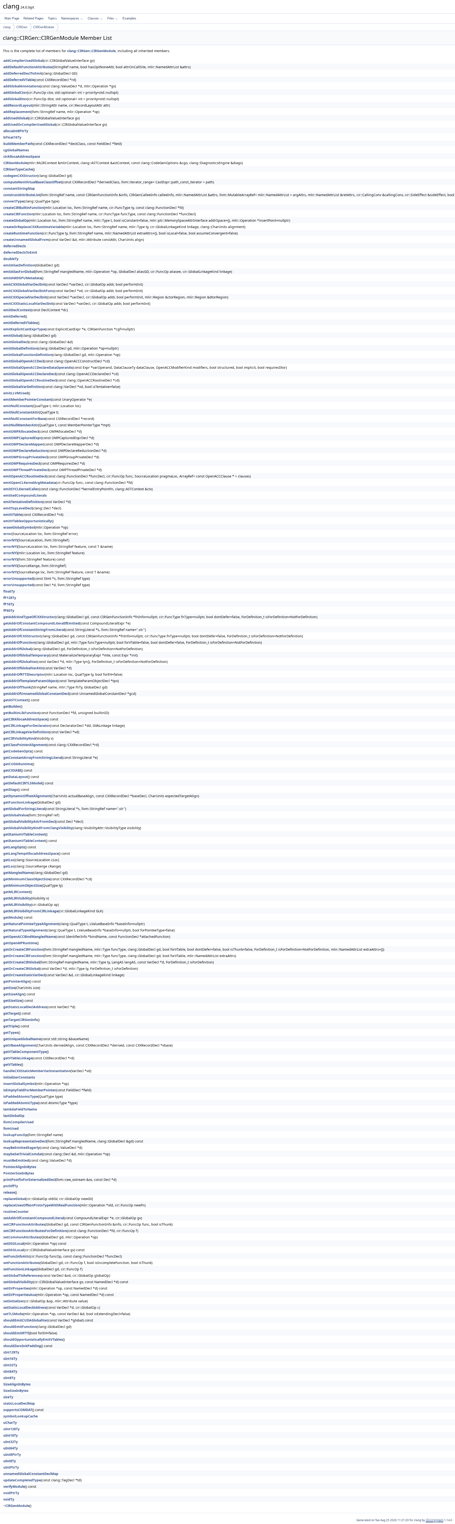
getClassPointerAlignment (24, 744)
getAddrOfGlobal (17, 649)
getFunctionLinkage (19, 802)
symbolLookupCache (20, 1416)
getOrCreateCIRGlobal (21, 962)
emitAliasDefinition (19, 265)
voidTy (8, 1499)
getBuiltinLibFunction (21, 712)
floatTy (9, 591)
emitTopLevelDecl (17, 508)
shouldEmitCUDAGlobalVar (25, 1320)
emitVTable (12, 514)
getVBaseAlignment (19, 1045)
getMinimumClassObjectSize (26, 879)
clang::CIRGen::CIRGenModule (91, 51)
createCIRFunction (18, 214)
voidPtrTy (11, 1493)
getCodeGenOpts (17, 751)
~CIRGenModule (16, 1505)
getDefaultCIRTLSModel (22, 783)
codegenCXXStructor (20, 175)
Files (110, 18)
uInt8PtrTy (12, 1454)
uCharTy (10, 1422)
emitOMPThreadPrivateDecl (26, 470)
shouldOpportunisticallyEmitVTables (33, 1339)
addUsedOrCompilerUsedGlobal (29, 124)
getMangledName (18, 872)
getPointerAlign (16, 981)
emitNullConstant (17, 406)
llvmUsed (11, 1128)
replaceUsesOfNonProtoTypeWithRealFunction (41, 1205)
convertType (13, 201)
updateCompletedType (22, 1480)
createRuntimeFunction (22, 233)
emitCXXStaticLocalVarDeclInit (28, 303)
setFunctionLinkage (19, 1269)
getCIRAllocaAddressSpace (25, 719)
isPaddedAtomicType (20, 1096)
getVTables (12, 1064)
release (9, 1192)
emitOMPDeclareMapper (23, 444)
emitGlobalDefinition (20, 348)
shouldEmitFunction (19, 1326)
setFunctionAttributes (21, 1262)
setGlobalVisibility (18, 1282)
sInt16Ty (10, 1358)
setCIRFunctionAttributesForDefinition (35, 1230)
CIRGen (21, 27)
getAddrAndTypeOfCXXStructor (29, 617)
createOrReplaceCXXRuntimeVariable (33, 227)
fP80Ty (8, 610)
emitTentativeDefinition (22, 501)
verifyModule (14, 1486)
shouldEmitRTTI (16, 1333)
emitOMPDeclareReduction (25, 450)
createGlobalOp (16, 220)
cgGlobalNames (16, 150)
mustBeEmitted (16, 1160)
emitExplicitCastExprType (24, 329)
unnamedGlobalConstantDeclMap (30, 1473)
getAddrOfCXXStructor (22, 636)
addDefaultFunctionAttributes (28, 67)
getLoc (8, 860)
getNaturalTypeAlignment (24, 930)
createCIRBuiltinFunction (23, 207)
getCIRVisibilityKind (19, 738)
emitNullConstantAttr (21, 412)
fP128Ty (9, 597)
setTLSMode (13, 1314)
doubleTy (10, 258)
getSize (9, 987)
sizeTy (8, 1397)
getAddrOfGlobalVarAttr (23, 668)
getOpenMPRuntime (20, 943)
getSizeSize (12, 1000)
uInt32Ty (10, 1441)
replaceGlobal (14, 1198)
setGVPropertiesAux (19, 1294)
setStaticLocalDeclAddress (24, 1307)
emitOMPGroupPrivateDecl (25, 457)
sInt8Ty (9, 1378)
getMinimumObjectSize (22, 885)
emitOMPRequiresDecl (21, 463)
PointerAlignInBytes (19, 1166)
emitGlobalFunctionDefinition (27, 354)
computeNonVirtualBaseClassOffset (32, 182)
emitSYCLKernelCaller (21, 489)
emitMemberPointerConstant (27, 399)
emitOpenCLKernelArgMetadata (29, 482)
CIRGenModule (43, 27)
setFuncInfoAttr (16, 1256)
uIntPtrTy (11, 1467)
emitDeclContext (17, 310)
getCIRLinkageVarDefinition (26, 732)
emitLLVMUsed (15, 393)
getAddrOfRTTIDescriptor (24, 674)
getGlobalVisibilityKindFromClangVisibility (38, 828)
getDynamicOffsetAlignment (26, 796)
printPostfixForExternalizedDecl (29, 1179)
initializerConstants (19, 1077)
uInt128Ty (11, 1429)
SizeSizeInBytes (15, 1390)
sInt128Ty (11, 1352)
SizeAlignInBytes (17, 1384)
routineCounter (16, 1211)
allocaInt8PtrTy (15, 131)
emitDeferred (14, 316)
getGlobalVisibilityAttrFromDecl (29, 821)
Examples (129, 18)
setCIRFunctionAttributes (24, 1224)
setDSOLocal (13, 1243)
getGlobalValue (15, 815)
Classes (93, 18)
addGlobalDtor (15, 99)
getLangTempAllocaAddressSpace (31, 853)
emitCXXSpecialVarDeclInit (25, 297)
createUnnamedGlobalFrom (26, 239)
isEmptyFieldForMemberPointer (29, 1090)
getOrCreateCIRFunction (23, 949)
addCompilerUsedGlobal (23, 60)
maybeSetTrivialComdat (22, 1154)
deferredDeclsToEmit (20, 252)
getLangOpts (14, 847)
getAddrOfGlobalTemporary (26, 655)
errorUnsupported (18, 578)
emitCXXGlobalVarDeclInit (24, 284)
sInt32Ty (10, 1365)
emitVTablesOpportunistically (27, 521)
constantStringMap (19, 188)
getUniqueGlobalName (22, 1039)
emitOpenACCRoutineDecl (24, 476)
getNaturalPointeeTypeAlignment (31, 924)
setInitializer (13, 1301)
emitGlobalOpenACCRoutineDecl (29, 380)
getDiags (10, 789)
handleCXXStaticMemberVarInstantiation (37, 1071)
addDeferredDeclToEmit (22, 73)
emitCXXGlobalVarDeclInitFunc (28, 290)
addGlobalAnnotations (21, 86)
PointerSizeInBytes (18, 1173)
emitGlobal (12, 335)
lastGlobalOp (13, 1115)
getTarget (11, 1013)
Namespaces (70, 18)
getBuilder (11, 706)
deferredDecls (14, 246)
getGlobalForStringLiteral (24, 808)
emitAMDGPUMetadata (22, 278)
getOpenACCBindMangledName (29, 936)
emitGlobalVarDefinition (23, 386)
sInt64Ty (10, 1371)
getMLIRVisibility (17, 898)
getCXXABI (12, 770)
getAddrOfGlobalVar (19, 661)
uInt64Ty (10, 1448)
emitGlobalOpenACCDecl (23, 361)
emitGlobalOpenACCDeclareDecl (29, 374)
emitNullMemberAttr (20, 425)
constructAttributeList (21, 195)
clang (6, 27)
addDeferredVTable (18, 79)
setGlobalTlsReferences (22, 1275)
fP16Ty (8, 604)
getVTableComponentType (25, 1051)
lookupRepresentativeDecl (24, 1141)
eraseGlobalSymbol (19, 527)
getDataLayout (15, 776)
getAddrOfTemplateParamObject (30, 681)
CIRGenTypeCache (18, 169)
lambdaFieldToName (20, 1109)
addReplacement (17, 111)
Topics (52, 18)
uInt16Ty (10, 1435)
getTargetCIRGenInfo (20, 1019)
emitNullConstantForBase (24, 418)
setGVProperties (16, 1288)
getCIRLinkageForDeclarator (26, 725)
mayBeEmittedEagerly (21, 1147)
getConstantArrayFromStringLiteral (32, 757)
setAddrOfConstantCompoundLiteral (33, 1218)
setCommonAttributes (21, 1237)
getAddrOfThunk (17, 687)
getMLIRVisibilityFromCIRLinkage (30, 911)
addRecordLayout (17, 105)
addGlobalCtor (15, 92)
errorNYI (10, 540)
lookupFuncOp (15, 1135)
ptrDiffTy (10, 1186)
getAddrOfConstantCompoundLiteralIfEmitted (41, 623)
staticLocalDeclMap (19, 1403)
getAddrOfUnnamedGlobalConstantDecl (36, 693)
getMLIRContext (16, 892)
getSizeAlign (13, 994)
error (7, 533)
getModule (12, 917)
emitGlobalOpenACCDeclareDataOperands (37, 367)
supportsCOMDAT (17, 1409)
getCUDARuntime (17, 764)
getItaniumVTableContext (24, 834)
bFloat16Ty (12, 137)
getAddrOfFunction (19, 642)
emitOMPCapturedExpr (22, 438)
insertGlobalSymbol (19, 1083)
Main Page (12, 18)
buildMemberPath (18, 143)
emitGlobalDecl (15, 342)
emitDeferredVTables (20, 322)
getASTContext (15, 700)
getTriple (10, 1026)
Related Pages (33, 18)
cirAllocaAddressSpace (21, 156)
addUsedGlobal (15, 118)
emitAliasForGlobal (19, 271)
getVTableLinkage (17, 1058)
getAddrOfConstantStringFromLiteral (34, 629)
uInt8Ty (9, 1461)
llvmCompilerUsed (18, 1122)
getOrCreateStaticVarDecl (24, 975)
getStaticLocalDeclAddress (25, 1007)
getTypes (10, 1032)
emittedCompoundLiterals (25, 495)
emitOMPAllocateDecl (21, 431)
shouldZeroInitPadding (22, 1346)
